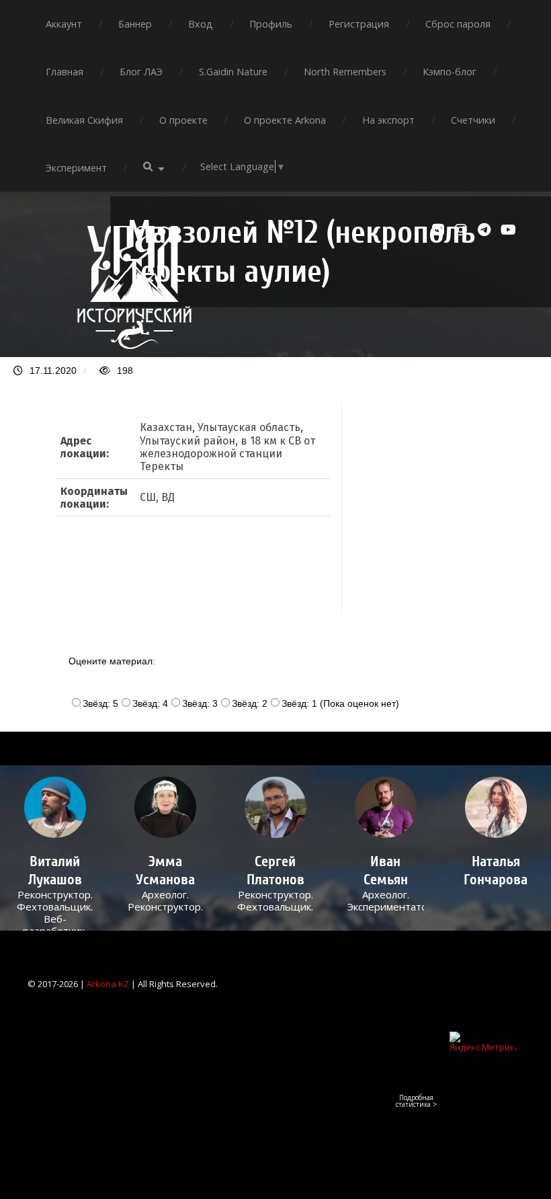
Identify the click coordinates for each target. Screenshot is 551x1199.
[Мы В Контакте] (440, 230)
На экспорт (388, 120)
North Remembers (345, 71)
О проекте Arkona (285, 120)
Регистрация (359, 23)
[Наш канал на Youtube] (509, 230)
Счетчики (473, 120)
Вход (200, 23)
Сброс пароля (458, 23)
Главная (64, 71)
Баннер (135, 23)
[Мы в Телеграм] (486, 230)
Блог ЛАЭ (141, 71)
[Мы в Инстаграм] (463, 230)
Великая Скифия (84, 120)
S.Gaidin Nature (233, 71)
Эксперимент (76, 167)
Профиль (270, 23)
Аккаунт (64, 23)
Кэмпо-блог (449, 71)
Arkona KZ (108, 984)
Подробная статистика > (416, 1101)
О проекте (183, 120)
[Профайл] (55, 808)
